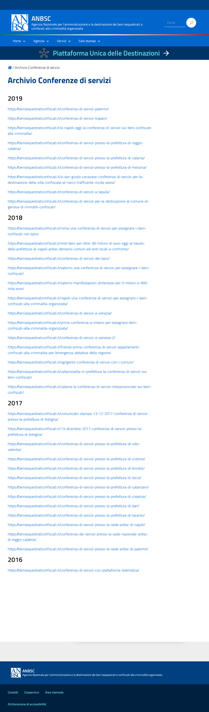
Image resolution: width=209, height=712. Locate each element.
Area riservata (54, 692)
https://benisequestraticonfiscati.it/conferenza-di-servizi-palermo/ (58, 109)
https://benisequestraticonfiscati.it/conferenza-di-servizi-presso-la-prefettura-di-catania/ (76, 158)
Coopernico (31, 692)
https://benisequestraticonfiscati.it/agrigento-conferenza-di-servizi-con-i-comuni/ (71, 362)
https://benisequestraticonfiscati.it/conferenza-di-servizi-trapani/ (57, 118)
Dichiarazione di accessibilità (27, 704)
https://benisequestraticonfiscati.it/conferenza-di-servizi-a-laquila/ (59, 192)
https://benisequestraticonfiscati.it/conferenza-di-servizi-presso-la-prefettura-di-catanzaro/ (78, 487)
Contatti (13, 692)
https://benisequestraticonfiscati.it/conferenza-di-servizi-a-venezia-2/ (62, 337)
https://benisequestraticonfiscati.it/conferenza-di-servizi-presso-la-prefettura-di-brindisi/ (76, 468)
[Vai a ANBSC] (10, 67)
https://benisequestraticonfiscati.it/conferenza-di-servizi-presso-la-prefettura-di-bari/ (73, 506)
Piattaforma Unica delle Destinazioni (106, 53)
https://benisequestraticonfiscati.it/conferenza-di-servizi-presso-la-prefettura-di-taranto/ (76, 515)
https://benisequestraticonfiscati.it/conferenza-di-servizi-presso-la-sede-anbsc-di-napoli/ (76, 524)
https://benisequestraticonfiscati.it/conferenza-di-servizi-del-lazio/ (59, 258)
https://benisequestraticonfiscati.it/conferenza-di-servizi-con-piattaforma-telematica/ (73, 570)
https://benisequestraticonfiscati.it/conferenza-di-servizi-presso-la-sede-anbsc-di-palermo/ (78, 549)
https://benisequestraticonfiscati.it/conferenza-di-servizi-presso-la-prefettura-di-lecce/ (74, 477)
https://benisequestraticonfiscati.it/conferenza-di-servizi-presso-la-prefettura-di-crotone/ (76, 459)
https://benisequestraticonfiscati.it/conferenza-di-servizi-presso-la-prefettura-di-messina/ (77, 167)
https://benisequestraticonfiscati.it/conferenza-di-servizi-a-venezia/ (60, 313)
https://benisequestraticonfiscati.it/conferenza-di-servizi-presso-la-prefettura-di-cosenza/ (77, 496)
